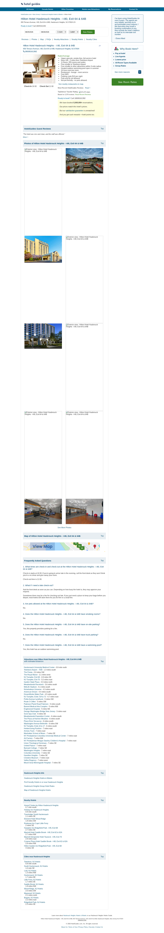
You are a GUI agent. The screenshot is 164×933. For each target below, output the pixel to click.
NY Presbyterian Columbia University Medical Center (45, 736)
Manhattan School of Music (34, 733)
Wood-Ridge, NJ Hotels (33, 889)
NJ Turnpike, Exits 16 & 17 (34, 726)
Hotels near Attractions (91, 9)
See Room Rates (127, 82)
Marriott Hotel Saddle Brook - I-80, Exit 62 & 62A (43, 832)
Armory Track (29, 731)
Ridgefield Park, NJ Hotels (34, 902)
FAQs (48, 39)
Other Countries (67, 9)
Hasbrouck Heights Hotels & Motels (52, 14)
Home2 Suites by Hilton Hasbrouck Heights (41, 805)
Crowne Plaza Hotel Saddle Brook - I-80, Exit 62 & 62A (45, 841)
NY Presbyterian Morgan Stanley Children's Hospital (44, 741)
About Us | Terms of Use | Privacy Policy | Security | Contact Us (82, 927)
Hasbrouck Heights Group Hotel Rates (39, 786)
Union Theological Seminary (35, 743)
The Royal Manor (31, 675)
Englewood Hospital (32, 709)
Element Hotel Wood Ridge (35, 819)
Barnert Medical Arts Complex (35, 706)
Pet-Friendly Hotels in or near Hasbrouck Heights (43, 782)
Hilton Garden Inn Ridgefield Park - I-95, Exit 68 (43, 846)
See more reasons (122, 72)
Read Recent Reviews (83, 94)
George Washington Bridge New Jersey (39, 711)
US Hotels (30, 9)
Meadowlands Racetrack (34, 684)
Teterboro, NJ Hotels (32, 862)
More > (25, 137)
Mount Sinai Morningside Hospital (37, 763)
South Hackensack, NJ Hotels (36, 866)
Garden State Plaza (31, 682)
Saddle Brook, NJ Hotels (34, 884)
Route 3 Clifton (30, 702)
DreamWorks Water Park (33, 694)
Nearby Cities (91, 39)
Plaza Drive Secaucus (33, 721)
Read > (87, 88)
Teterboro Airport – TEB (33, 670)
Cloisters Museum (31, 758)
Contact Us (133, 9)
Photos (34, 39)
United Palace (29, 746)
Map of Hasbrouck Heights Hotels (37, 790)
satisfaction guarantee (74, 111)
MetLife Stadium (30, 687)
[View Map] (61, 550)
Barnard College (30, 748)
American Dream (30, 692)
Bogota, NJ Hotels (31, 898)
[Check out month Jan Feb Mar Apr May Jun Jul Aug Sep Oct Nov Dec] (43, 28)
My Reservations (114, 9)
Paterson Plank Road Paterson (36, 704)
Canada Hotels (47, 9)
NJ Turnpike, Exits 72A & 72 (35, 697)
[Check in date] (31, 32)
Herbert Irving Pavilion (33, 728)
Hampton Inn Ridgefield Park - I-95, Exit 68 (41, 828)
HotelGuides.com (26, 14)
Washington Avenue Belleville (36, 724)
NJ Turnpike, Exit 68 (32, 677)
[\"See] (139, 72)
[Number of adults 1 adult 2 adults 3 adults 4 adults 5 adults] (74, 32)
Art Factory (28, 738)
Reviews (25, 39)
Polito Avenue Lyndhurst (33, 699)
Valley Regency (30, 760)
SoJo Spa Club (30, 714)
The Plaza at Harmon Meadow (36, 719)
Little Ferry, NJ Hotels (32, 880)
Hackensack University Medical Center (39, 667)
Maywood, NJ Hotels (32, 893)
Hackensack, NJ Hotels (33, 875)
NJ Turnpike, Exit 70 (32, 680)
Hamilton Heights (31, 755)
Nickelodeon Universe (33, 689)
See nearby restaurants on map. (71, 84)
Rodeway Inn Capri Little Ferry (36, 823)
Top (102, 129)
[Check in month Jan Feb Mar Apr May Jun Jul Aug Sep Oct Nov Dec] (27, 28)
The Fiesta (28, 672)
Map (42, 39)
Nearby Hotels (77, 39)
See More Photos (64, 528)
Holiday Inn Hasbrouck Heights (36, 810)
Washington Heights (32, 750)
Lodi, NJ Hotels (30, 871)
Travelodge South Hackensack (36, 814)
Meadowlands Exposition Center (37, 716)
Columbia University (32, 753)
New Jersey (36, 14)
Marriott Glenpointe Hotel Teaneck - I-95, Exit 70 (43, 837)
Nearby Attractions (61, 39)
